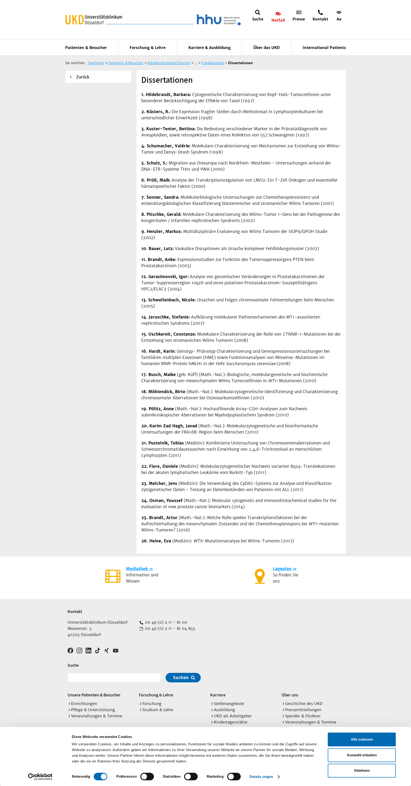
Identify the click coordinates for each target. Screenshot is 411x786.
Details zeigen (261, 777)
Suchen (181, 677)
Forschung (151, 703)
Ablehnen (362, 770)
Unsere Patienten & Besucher (94, 695)
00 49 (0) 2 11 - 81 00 (165, 622)
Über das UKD (266, 47)
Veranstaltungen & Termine (96, 716)
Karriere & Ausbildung (209, 47)
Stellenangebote (229, 703)
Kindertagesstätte (230, 722)
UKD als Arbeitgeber (233, 716)
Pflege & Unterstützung (93, 709)
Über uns (290, 695)
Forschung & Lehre (148, 47)
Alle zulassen (362, 739)
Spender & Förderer (303, 716)
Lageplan (282, 568)
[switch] (147, 776)
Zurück (82, 77)
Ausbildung (224, 709)
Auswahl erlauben (362, 755)
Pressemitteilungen (303, 709)
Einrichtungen (84, 703)
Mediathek (137, 568)
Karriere (217, 695)
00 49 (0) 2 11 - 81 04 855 (169, 628)
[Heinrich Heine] (217, 20)
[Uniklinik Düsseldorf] (93, 19)
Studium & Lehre (157, 709)
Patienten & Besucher (86, 47)
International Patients (324, 47)
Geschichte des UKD (304, 703)
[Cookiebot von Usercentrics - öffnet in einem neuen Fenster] (40, 776)
